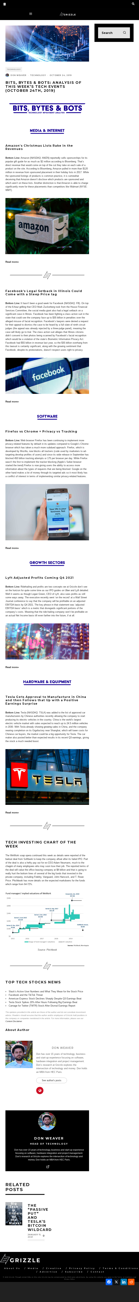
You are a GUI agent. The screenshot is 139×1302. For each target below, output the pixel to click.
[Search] (133, 3)
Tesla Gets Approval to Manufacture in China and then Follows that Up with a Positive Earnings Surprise (45, 700)
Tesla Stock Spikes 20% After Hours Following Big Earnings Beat (43, 1002)
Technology (14, 69)
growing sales (51, 726)
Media (33, 1268)
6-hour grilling (19, 307)
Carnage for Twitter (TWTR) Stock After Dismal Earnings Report (42, 1005)
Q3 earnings (75, 737)
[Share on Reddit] (131, 1282)
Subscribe (74, 1271)
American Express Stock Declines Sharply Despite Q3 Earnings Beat (45, 998)
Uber (67, 590)
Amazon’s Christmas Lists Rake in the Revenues (39, 147)
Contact (97, 1271)
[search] (124, 32)
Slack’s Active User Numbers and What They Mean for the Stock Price (46, 991)
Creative (54, 1268)
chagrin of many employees (19, 866)
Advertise (49, 1271)
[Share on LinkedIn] (124, 1282)
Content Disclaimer (13, 1021)
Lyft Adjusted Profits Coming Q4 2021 (39, 577)
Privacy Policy (82, 1268)
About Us (12, 1268)
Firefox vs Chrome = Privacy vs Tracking (41, 431)
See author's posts (51, 1080)
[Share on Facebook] (109, 1282)
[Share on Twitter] (116, 1282)
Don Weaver (18, 75)
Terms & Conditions (120, 1268)
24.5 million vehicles (77, 723)
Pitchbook (17, 880)
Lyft (77, 590)
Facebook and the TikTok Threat (26, 995)
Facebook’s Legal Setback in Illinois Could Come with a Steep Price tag (43, 292)
